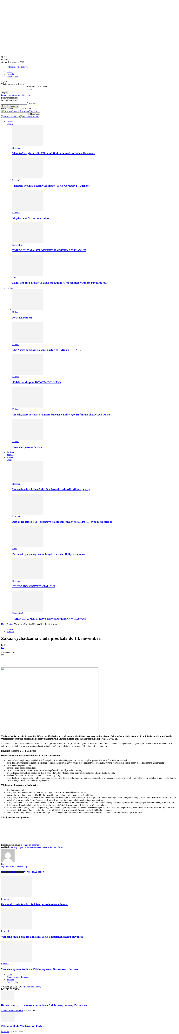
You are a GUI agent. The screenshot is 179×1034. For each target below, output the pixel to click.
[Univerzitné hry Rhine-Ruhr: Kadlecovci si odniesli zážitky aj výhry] (27, 481)
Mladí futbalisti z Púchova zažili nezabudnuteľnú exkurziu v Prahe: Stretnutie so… (60, 282)
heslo (29, 89)
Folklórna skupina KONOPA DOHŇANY (36, 382)
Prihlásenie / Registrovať (18, 67)
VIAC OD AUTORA (34, 872)
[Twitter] (15, 659)
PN (2, 647)
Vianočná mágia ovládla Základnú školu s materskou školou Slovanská (53, 153)
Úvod (3, 624)
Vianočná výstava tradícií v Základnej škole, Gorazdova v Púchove (51, 185)
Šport (14, 277)
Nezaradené (17, 245)
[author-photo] (8, 861)
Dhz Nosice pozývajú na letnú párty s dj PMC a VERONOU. (47, 349)
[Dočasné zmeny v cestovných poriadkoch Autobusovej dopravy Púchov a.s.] (7, 999)
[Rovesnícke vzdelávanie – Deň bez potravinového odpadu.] (16, 896)
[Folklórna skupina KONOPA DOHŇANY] (27, 374)
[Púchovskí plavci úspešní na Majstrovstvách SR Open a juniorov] (27, 546)
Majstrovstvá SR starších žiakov (30, 218)
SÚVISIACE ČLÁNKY (12, 872)
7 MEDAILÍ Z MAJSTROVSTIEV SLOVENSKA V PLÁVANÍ (49, 250)
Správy (10, 124)
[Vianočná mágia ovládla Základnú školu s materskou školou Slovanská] (27, 145)
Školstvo (16, 212)
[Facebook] (5, 659)
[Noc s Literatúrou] (27, 309)
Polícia (10, 457)
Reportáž (16, 148)
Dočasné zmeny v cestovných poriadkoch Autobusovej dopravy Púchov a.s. (44, 1005)
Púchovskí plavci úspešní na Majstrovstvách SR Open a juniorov (49, 554)
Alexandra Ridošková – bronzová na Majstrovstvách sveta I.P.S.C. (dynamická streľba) (62, 521)
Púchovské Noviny (32, 987)
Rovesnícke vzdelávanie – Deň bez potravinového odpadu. (34, 904)
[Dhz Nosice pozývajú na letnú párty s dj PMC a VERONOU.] (27, 342)
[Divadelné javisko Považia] (27, 439)
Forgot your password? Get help (15, 95)
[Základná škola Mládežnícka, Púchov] (8, 1021)
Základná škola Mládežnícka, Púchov (23, 1026)
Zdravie (10, 455)
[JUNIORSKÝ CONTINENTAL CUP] (27, 578)
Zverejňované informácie (18, 977)
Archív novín (12, 76)
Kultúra (10, 288)
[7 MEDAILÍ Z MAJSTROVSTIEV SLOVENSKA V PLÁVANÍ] (27, 242)
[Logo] (10, 116)
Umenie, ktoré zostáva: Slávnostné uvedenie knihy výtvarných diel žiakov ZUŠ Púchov (62, 414)
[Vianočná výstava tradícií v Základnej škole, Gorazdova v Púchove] (27, 178)
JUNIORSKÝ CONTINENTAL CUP (33, 586)
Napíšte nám (12, 982)
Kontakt (10, 74)
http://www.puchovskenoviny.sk (15, 866)
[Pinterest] (25, 659)
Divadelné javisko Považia (27, 447)
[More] (46, 659)
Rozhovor (16, 516)
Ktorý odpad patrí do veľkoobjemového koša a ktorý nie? (37, 847)
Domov (10, 121)
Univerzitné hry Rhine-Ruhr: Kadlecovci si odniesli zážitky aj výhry (51, 489)
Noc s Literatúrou (22, 317)
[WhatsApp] (36, 659)
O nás (9, 71)
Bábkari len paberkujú (31, 845)
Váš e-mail (31, 103)
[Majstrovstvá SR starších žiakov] (27, 210)
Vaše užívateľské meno (37, 86)
